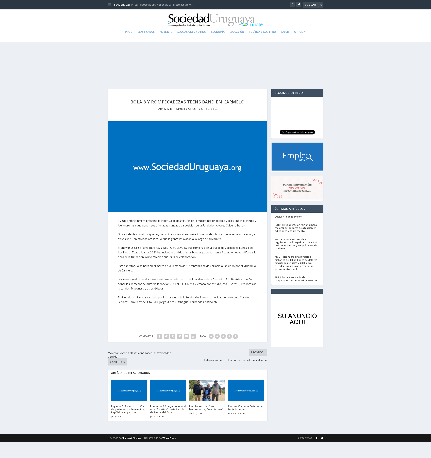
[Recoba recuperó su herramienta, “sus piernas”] (207, 390)
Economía (218, 31)
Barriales (181, 109)
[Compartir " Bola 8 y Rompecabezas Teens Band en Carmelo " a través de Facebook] (159, 336)
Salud (285, 31)
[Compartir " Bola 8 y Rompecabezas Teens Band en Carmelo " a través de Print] (193, 336)
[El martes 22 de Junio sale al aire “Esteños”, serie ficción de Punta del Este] (168, 390)
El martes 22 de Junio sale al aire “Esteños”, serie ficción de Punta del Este (168, 409)
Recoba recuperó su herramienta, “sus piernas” (206, 408)
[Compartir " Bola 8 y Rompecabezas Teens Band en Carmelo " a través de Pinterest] (179, 336)
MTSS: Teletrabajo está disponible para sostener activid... (162, 4)
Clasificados (146, 31)
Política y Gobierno (262, 31)
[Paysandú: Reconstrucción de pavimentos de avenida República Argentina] (129, 390)
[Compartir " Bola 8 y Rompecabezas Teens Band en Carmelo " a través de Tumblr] (173, 336)
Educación (237, 31)
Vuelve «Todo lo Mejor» (288, 216)
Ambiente (166, 31)
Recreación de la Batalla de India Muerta (245, 408)
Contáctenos (305, 437)
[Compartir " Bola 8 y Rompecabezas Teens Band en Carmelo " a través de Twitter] (166, 336)
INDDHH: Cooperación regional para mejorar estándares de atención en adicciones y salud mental (296, 228)
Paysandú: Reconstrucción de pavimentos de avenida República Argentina (127, 409)
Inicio (128, 31)
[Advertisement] (215, 57)
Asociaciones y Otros (191, 31)
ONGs (192, 109)
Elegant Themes (132, 437)
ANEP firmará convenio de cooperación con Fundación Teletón (296, 279)
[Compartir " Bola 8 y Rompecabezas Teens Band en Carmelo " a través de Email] (186, 336)
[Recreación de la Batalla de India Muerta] (246, 390)
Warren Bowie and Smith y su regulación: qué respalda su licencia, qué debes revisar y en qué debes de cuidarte (296, 244)
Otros (298, 31)
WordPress (169, 437)
